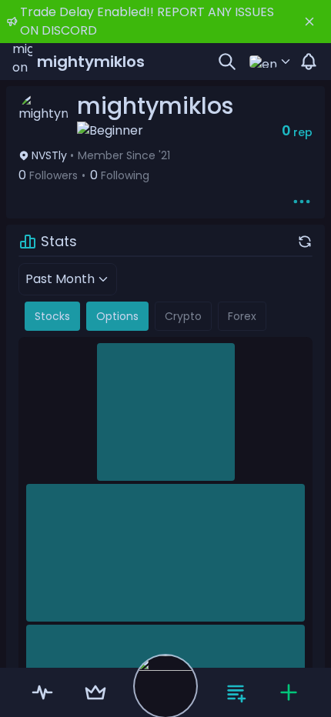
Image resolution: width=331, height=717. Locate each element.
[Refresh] (305, 241)
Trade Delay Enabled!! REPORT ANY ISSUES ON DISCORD (147, 21)
